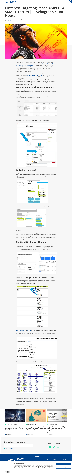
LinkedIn (64, 459)
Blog (57, 1)
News (54, 459)
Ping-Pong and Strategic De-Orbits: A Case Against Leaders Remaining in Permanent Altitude (15, 428)
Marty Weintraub (31, 432)
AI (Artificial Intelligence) (32, 424)
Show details (16, 471)
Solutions (45, 1)
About (51, 1)
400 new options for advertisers (34, 75)
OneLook (29, 330)
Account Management (11, 424)
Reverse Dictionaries (20, 330)
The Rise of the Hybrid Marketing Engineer (56, 427)
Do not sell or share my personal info (63, 467)
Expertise (46, 459)
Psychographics (22, 19)
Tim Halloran (9, 432)
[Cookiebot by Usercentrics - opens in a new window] (6, 472)
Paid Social (14, 19)
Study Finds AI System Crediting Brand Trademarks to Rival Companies (35, 428)
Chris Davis (9, 20)
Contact (63, 1)
